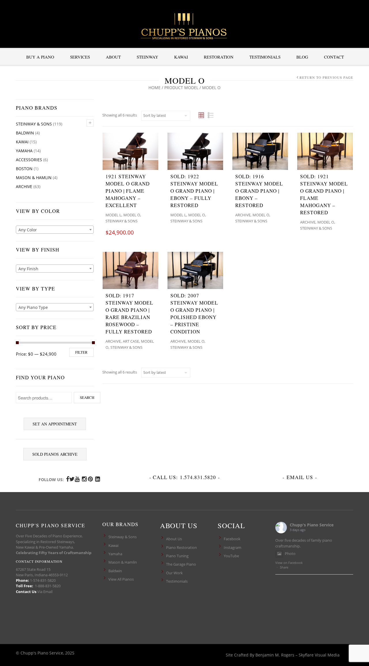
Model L (113, 214)
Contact (334, 57)
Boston (24, 168)
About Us (174, 538)
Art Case (131, 341)
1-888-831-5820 (48, 585)
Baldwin (25, 133)
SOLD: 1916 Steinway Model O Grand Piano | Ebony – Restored (259, 191)
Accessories (29, 159)
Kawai (181, 57)
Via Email (44, 591)
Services (80, 57)
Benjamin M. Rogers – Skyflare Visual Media (297, 655)
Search (87, 397)
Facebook (232, 538)
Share (284, 567)
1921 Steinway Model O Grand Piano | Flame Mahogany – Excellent (128, 191)
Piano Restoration (181, 547)
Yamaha (24, 150)
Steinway (147, 57)
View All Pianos (121, 579)
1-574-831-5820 (43, 580)
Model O (131, 214)
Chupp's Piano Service (312, 525)
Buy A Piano (40, 57)
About (113, 57)
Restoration (219, 57)
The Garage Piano (181, 564)
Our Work (174, 572)
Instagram (232, 547)
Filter (81, 352)
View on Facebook (289, 562)
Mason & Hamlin (34, 177)
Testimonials (264, 57)
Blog (302, 57)
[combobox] (55, 230)
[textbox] (54, 230)
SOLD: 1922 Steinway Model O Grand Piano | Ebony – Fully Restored (194, 191)
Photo (290, 553)
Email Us (300, 477)
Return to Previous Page (326, 77)
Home (154, 87)
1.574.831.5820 (198, 477)
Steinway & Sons (34, 124)
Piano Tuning (177, 555)
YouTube (231, 555)
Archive (24, 186)
